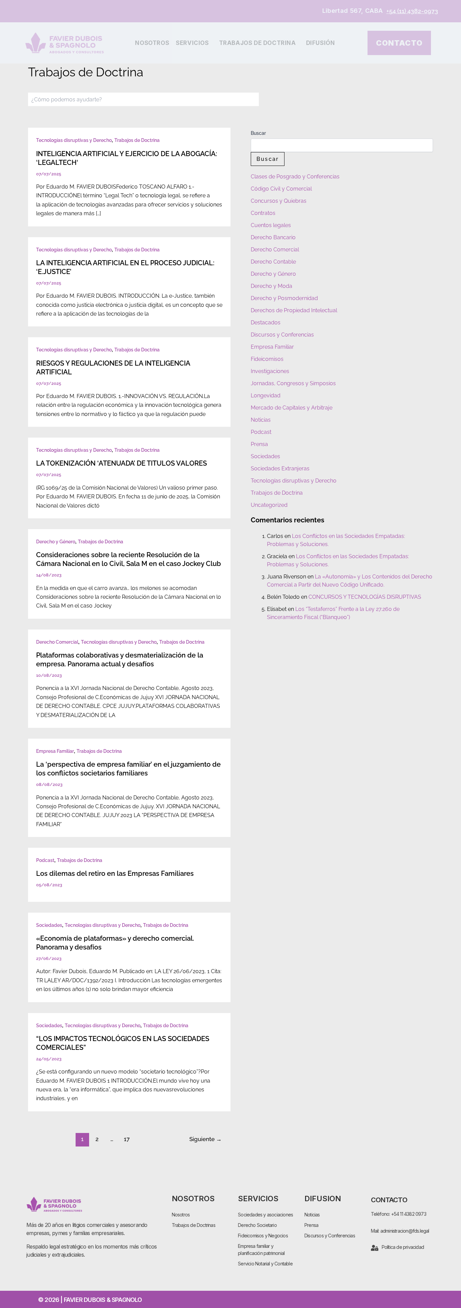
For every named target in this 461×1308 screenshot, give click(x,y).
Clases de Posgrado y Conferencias (295, 176)
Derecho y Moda (271, 286)
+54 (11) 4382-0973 (412, 11)
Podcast (45, 860)
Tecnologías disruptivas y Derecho (74, 140)
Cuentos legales (271, 225)
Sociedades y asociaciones (265, 1214)
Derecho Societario (257, 1225)
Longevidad (265, 395)
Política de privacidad (403, 1247)
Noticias (261, 420)
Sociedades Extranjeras (280, 468)
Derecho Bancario (273, 237)
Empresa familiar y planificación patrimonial (261, 1249)
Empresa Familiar (55, 751)
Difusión (320, 43)
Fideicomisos (267, 359)
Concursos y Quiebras (278, 201)
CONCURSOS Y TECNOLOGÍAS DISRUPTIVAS (364, 597)
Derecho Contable (273, 261)
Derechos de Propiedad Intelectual (294, 310)
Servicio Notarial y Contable (265, 1263)
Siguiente (205, 1139)
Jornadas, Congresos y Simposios (293, 383)
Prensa (259, 444)
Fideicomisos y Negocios (263, 1235)
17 (127, 1139)
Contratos (263, 213)
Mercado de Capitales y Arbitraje (291, 407)
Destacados (265, 322)
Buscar (258, 133)
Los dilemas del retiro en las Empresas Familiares (115, 873)
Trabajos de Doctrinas (193, 1225)
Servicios (192, 43)
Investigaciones (270, 371)
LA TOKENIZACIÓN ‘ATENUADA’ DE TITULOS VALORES (121, 463)
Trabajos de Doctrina (257, 43)
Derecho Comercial (57, 642)
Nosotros (152, 43)
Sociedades (49, 925)
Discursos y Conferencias (282, 334)
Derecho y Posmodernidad (284, 298)
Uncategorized (269, 505)
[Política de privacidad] (374, 1248)
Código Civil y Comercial (281, 189)
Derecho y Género (55, 541)
